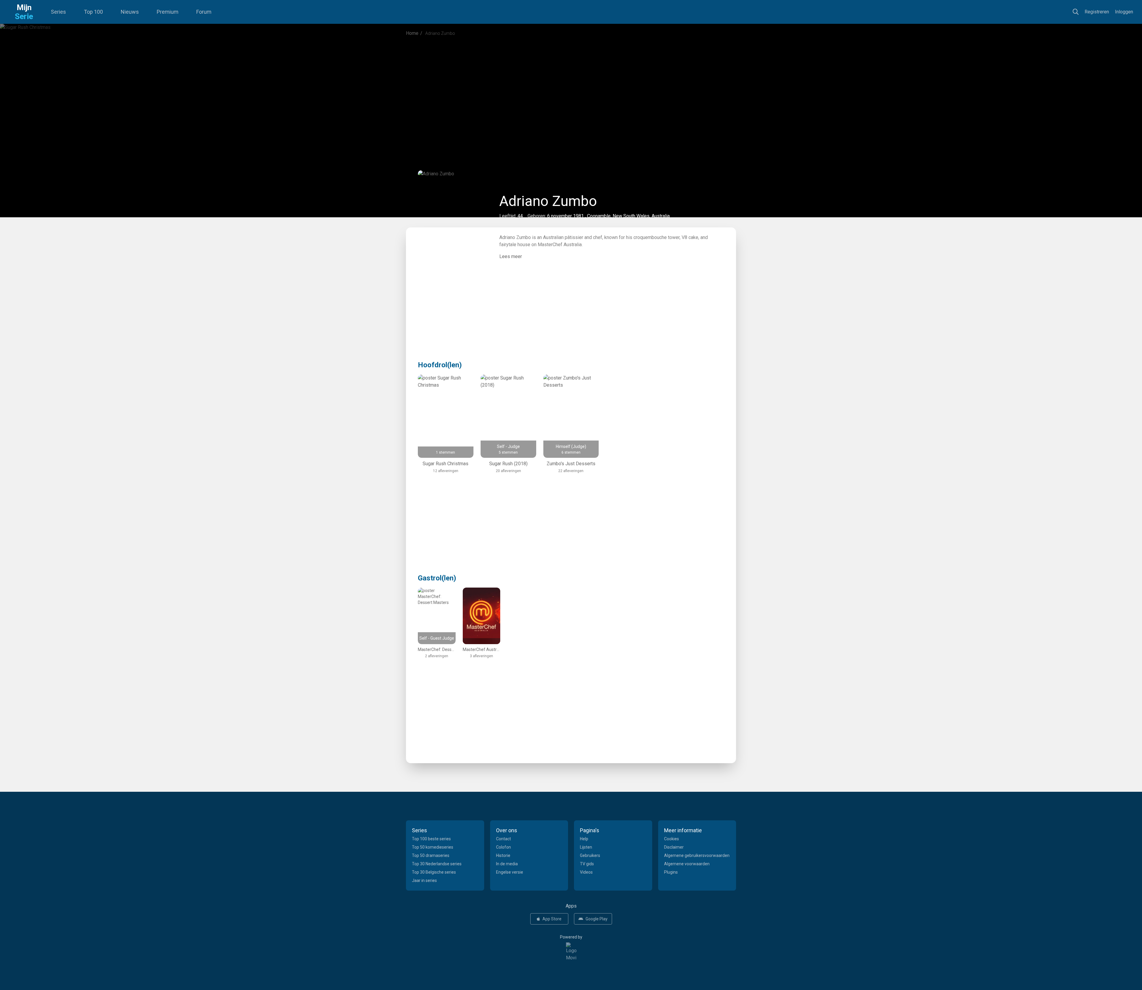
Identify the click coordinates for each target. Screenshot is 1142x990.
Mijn (24, 12)
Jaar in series (424, 880)
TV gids (587, 863)
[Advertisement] (571, 90)
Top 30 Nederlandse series (437, 863)
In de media (507, 863)
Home (412, 33)
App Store (551, 918)
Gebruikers (590, 855)
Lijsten (586, 847)
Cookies (671, 838)
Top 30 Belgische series (434, 872)
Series (58, 12)
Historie (503, 855)
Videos (586, 872)
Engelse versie (509, 872)
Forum (203, 12)
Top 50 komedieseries (432, 847)
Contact (503, 838)
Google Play (597, 918)
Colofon (503, 847)
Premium (167, 12)
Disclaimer (674, 847)
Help (584, 838)
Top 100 (93, 12)
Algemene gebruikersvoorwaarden (697, 855)
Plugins (671, 872)
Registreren (1097, 12)
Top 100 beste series (431, 838)
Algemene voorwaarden (687, 863)
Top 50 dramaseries (430, 855)
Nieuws (130, 12)
